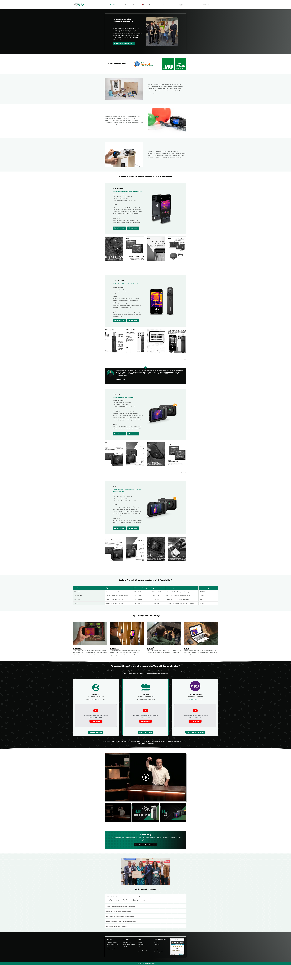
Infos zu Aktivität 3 (95, 732)
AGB (139, 946)
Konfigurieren (157, 946)
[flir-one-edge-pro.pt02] (114, 352)
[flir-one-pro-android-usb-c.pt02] (177, 260)
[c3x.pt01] (114, 466)
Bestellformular (119, 228)
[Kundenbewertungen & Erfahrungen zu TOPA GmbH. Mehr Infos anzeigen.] (177, 955)
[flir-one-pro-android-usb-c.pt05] (135, 260)
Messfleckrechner (158, 950)
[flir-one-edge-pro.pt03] (177, 352)
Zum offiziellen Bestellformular (145, 845)
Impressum (141, 944)
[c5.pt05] (156, 560)
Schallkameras (126, 4)
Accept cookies (96, 721)
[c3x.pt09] (177, 466)
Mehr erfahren (133, 228)
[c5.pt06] (135, 560)
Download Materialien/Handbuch (195, 699)
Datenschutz (141, 948)
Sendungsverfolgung (143, 950)
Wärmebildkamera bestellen (123, 43)
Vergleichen (157, 944)
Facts (144, 952)
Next (184, 267)
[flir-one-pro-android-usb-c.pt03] (156, 260)
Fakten (140, 952)
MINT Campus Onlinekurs (195, 732)
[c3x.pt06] (135, 466)
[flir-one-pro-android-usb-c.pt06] (114, 260)
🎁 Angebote (145, 4)
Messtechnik (176, 4)
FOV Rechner (157, 948)
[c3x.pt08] (156, 466)
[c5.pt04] (177, 560)
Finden (156, 942)
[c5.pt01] (114, 560)
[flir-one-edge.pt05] (156, 352)
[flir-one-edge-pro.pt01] (135, 352)
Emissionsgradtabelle (159, 952)
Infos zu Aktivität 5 (145, 732)
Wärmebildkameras (114, 4)
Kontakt (140, 942)
